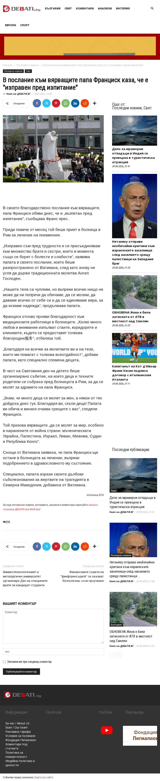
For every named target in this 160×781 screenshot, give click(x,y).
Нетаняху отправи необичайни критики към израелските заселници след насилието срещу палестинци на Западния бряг (133, 252)
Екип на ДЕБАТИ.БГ (18, 93)
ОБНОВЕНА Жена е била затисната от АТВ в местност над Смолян (131, 316)
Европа (10, 25)
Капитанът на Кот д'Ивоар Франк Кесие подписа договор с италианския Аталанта (134, 372)
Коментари (85, 8)
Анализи (105, 8)
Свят (68, 8)
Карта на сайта (44, 777)
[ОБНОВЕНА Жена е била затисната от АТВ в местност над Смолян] (133, 609)
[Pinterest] (56, 103)
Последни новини (27, 65)
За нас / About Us (17, 723)
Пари (113, 490)
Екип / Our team (16, 727)
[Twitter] (46, 103)
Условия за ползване (20, 736)
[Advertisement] (53, 194)
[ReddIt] (85, 103)
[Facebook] (37, 103)
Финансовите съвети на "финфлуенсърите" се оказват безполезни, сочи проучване (82, 576)
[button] (152, 8)
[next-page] (118, 654)
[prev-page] (112, 654)
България (52, 8)
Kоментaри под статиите (16, 746)
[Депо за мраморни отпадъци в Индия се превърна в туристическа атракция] (133, 475)
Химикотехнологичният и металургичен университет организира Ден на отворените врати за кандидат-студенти (25, 578)
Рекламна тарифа (18, 732)
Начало (7, 65)
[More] (94, 103)
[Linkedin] (75, 103)
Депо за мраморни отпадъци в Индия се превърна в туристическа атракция (133, 155)
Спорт (25, 25)
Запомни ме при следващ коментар (29, 661)
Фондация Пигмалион (20, 740)
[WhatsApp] (65, 103)
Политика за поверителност (16, 754)
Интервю (123, 8)
